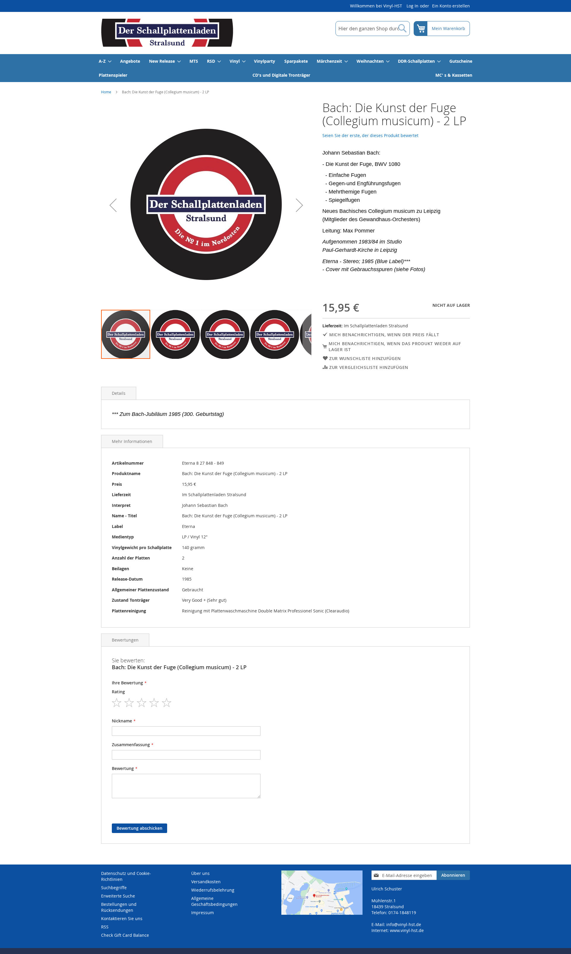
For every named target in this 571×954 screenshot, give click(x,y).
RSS (105, 927)
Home (106, 91)
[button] (113, 205)
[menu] (285, 68)
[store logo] (167, 33)
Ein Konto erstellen (451, 6)
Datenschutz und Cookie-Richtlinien (126, 876)
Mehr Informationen (132, 441)
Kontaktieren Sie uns (121, 918)
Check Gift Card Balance (125, 935)
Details (119, 393)
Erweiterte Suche (118, 896)
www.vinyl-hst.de (407, 930)
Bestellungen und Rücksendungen (119, 907)
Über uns (200, 873)
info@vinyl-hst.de (403, 924)
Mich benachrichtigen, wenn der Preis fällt (384, 334)
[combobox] (372, 28)
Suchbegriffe (114, 887)
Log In (412, 6)
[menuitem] (104, 61)
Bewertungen (125, 640)
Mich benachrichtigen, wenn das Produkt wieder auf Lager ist (395, 346)
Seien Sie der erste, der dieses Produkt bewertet (370, 135)
